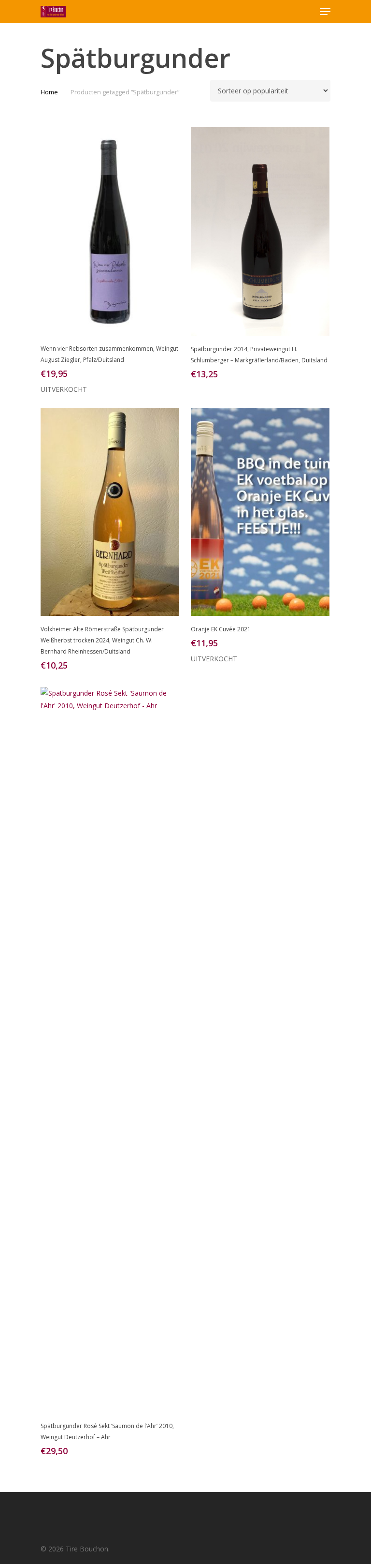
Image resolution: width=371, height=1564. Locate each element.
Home (49, 92)
